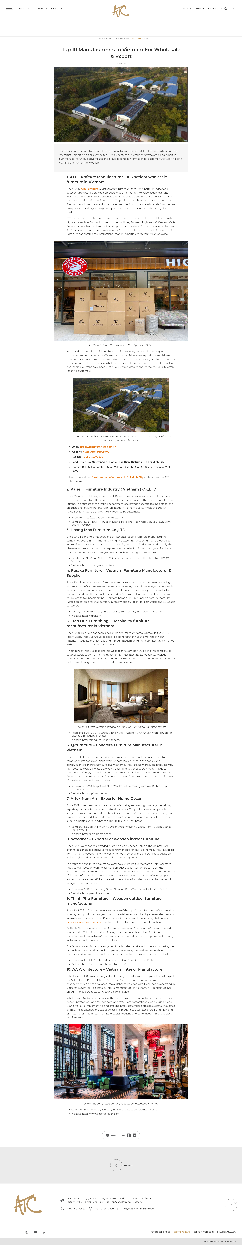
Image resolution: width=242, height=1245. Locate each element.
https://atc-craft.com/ (96, 451)
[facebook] (128, 1135)
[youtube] (35, 1232)
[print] (107, 1135)
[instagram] (26, 1232)
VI (234, 9)
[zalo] (18, 1232)
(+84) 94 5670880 (92, 456)
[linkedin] (134, 1135)
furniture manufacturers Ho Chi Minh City (117, 477)
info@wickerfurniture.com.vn (98, 446)
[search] (226, 9)
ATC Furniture (89, 188)
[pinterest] (44, 1232)
